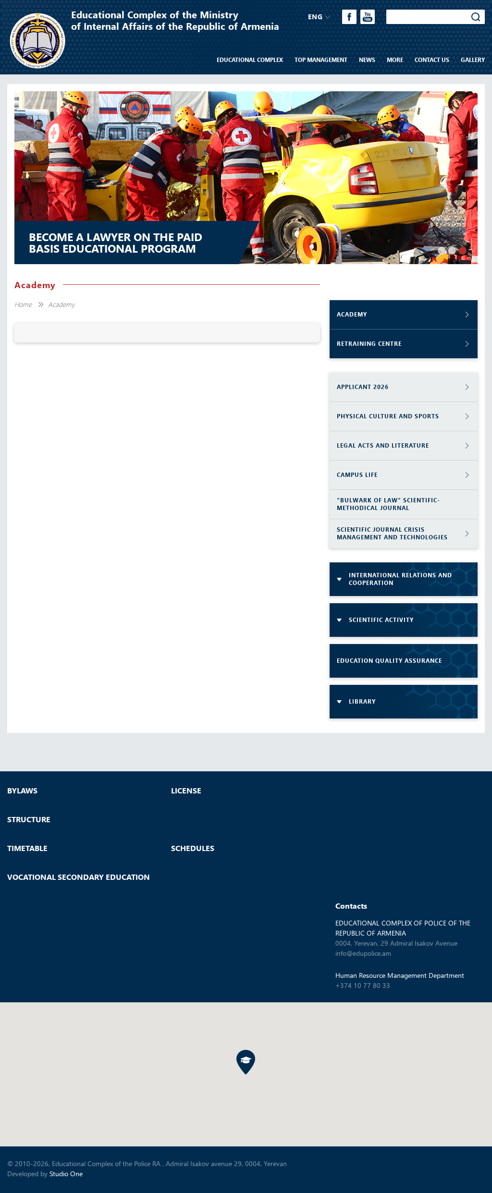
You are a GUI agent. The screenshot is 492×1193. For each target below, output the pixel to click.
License (186, 790)
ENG (315, 16)
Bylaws (22, 790)
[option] (246, 177)
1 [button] (441, 251)
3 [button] (463, 251)
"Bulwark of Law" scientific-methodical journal (388, 504)
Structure (28, 819)
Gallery (473, 59)
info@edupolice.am (363, 953)
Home (23, 304)
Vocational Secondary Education (78, 877)
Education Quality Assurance (389, 660)
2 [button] (452, 251)
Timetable (27, 848)
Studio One (66, 1173)
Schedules (192, 848)
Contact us (432, 59)
